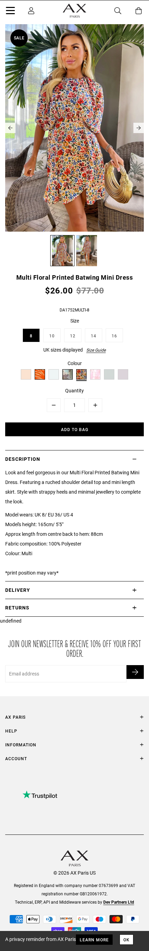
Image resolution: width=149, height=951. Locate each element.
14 (93, 335)
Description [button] (22, 459)
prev (10, 128)
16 (114, 335)
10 (52, 335)
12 (73, 335)
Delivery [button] (17, 590)
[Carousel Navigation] (74, 128)
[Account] (31, 10)
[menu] (10, 12)
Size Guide (96, 350)
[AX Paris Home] (74, 11)
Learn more (94, 939)
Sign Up (135, 672)
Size (74, 320)
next (138, 128)
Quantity (74, 390)
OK (126, 939)
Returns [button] (17, 607)
